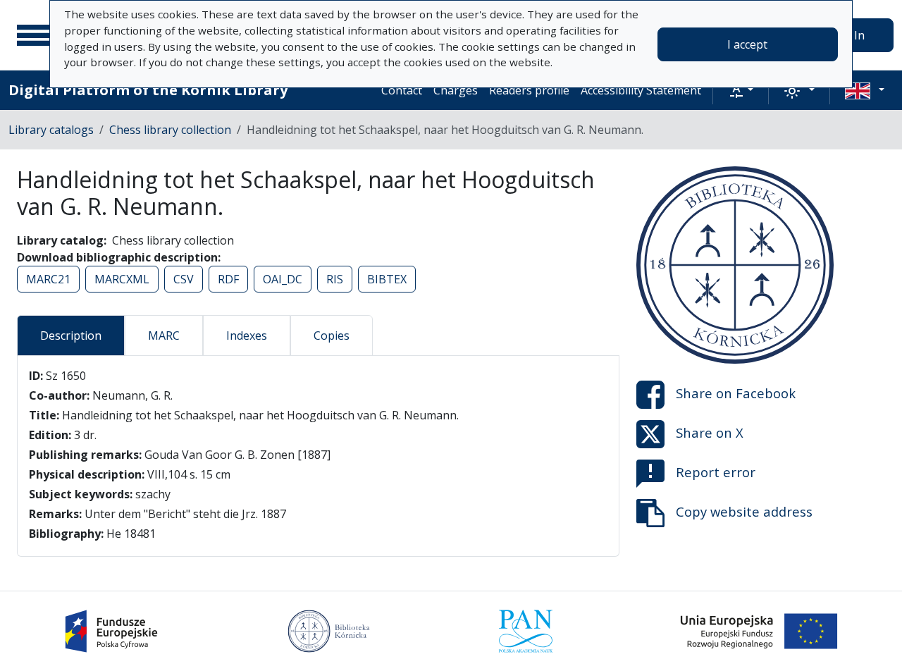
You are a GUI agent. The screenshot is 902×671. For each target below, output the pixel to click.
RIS (334, 279)
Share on (736, 393)
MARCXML (121, 279)
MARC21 (48, 279)
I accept (747, 44)
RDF (228, 279)
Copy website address (744, 511)
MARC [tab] (164, 335)
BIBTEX (387, 279)
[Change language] (865, 90)
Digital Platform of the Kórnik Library (148, 89)
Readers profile (529, 90)
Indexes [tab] (246, 335)
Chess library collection (170, 129)
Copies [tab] (332, 335)
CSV (183, 279)
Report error (715, 472)
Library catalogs (51, 129)
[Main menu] (34, 35)
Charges (455, 90)
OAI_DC (282, 279)
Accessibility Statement (641, 90)
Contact (401, 90)
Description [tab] (70, 335)
